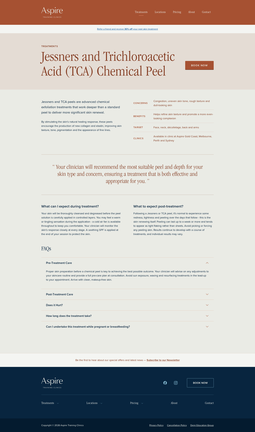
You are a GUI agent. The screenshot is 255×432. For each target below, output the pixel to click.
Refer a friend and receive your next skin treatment (127, 29)
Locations (160, 12)
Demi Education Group (202, 425)
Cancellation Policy (177, 425)
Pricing (177, 12)
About (191, 12)
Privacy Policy (156, 425)
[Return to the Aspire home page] (52, 12)
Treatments (141, 12)
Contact (206, 12)
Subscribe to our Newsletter (163, 360)
